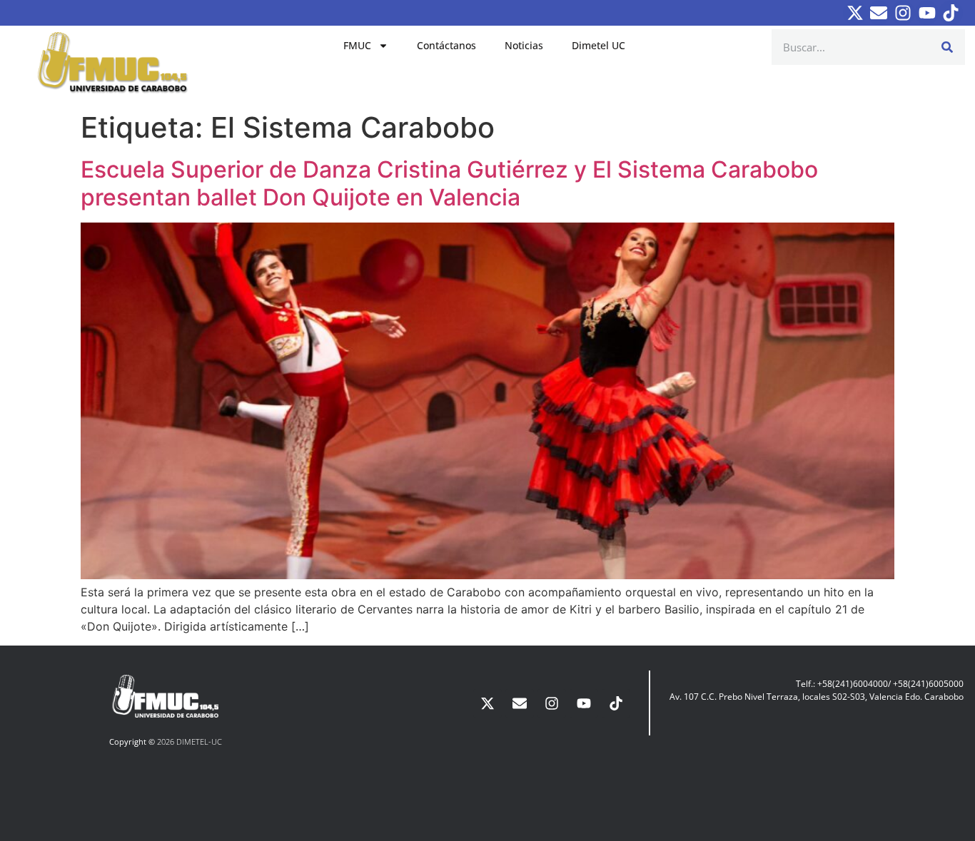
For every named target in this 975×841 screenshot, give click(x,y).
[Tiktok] (951, 13)
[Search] (947, 47)
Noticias (524, 45)
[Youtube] (927, 13)
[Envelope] (879, 13)
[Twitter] (855, 13)
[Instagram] (903, 13)
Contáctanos (446, 45)
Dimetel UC (598, 45)
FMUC (357, 45)
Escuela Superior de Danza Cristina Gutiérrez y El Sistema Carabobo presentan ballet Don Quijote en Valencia (449, 183)
